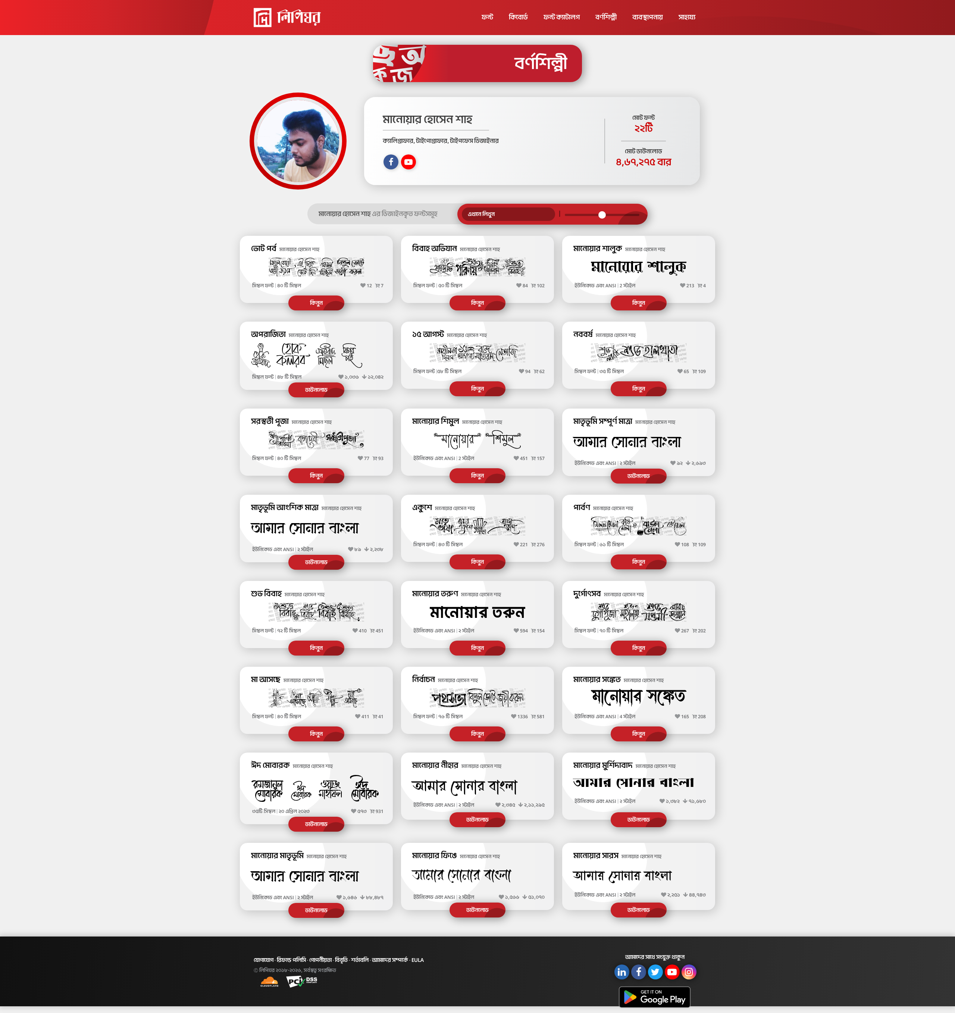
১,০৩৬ (352, 377)
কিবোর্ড (518, 17)
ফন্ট (487, 17)
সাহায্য (687, 17)
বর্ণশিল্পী (606, 17)
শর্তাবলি (360, 960)
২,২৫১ (673, 894)
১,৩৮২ (673, 801)
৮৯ (357, 549)
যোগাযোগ (263, 960)
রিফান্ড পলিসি (291, 960)
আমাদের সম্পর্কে (390, 960)
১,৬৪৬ (350, 897)
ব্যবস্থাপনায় (647, 17)
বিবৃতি (341, 960)
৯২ (680, 463)
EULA (417, 960)
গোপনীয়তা (320, 960)
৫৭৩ (362, 811)
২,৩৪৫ (508, 805)
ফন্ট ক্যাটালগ (562, 17)
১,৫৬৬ (512, 897)
